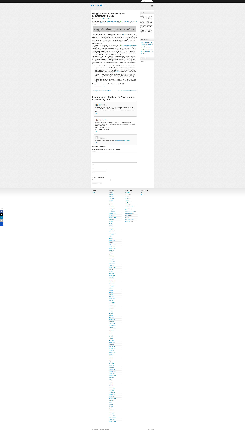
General (97, 86)
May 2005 (111, 406)
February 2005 (112, 411)
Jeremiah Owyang (102, 119)
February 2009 (112, 319)
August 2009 (111, 308)
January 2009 (111, 321)
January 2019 (111, 192)
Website (94, 173)
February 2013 (112, 240)
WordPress (143, 194)
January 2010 (111, 300)
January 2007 (111, 367)
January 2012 (111, 259)
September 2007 (112, 352)
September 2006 (112, 375)
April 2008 (111, 338)
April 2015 (111, 204)
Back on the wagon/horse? (146, 42)
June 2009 (111, 311)
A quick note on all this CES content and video (126, 90)
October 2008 (111, 327)
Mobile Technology (129, 205)
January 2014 (111, 229)
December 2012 (112, 244)
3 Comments (102, 86)
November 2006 (112, 371)
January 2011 (111, 277)
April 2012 (111, 254)
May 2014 (111, 223)
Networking (127, 207)
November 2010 (112, 281)
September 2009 (112, 306)
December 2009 (112, 302)
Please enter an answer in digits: (98, 177)
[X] (1, 214)
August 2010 (111, 286)
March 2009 (111, 317)
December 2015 (112, 198)
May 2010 (111, 292)
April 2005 (111, 408)
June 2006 (111, 381)
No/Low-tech (127, 209)
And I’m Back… (144, 53)
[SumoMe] (1, 224)
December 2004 (112, 415)
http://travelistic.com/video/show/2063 (122, 140)
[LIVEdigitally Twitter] (152, 5)
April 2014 (111, 225)
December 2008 (112, 323)
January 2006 (111, 390)
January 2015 (111, 209)
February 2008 (112, 342)
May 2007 (111, 360)
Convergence (127, 192)
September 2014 (112, 217)
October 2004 (111, 419)
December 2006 (112, 369)
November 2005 (112, 394)
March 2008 (111, 340)
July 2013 (110, 236)
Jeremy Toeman (108, 18)
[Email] (1, 220)
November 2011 (112, 263)
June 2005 (111, 404)
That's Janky (127, 215)
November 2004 (112, 417)
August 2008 (111, 331)
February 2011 (112, 275)
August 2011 (111, 269)
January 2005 (111, 413)
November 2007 (112, 348)
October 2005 (111, 396)
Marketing (127, 204)
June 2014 (111, 221)
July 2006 (110, 379)
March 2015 (111, 205)
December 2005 (112, 392)
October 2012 (111, 246)
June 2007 (111, 358)
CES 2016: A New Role (145, 48)
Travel (126, 217)
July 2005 (110, 402)
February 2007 (112, 365)
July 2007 (110, 356)
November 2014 (112, 213)
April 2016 (111, 194)
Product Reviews (128, 213)
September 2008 (112, 329)
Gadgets (126, 194)
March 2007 (111, 363)
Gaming (126, 196)
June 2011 (111, 271)
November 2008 (112, 325)
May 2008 (111, 336)
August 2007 (111, 354)
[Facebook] (1, 211)
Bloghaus (125, 34)
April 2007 (111, 361)
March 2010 (111, 296)
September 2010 (112, 284)
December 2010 (112, 279)
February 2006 (112, 388)
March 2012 (111, 256)
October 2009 (111, 304)
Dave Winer (117, 71)
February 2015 (112, 207)
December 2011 (112, 261)
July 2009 (110, 309)
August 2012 (111, 250)
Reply (96, 113)
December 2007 (112, 346)
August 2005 (111, 400)
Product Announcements (130, 211)
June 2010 (111, 290)
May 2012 (111, 252)
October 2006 (111, 373)
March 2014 (111, 227)
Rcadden (100, 104)
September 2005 (112, 398)
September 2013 (112, 232)
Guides (126, 200)
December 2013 (112, 231)
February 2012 (112, 257)
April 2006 (111, 385)
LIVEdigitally (97, 5)
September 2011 (112, 267)
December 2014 (112, 211)
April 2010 (111, 294)
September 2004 (112, 421)
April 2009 (111, 315)
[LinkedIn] (1, 217)
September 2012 (112, 248)
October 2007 (111, 350)
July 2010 (110, 288)
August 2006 (111, 377)
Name (94, 164)
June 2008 (111, 334)
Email (93, 168)
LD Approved (127, 202)
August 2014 (111, 219)
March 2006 (111, 387)
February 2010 (112, 298)
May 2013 (111, 238)
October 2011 (111, 265)
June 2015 (111, 200)
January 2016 (111, 196)
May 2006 (111, 383)
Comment (94, 151)
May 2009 (111, 313)
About (94, 1)
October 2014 (111, 215)
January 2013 (111, 242)
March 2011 (111, 273)
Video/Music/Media (129, 219)
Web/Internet (127, 221)
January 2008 (111, 344)
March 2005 (111, 410)
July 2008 (110, 333)
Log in (142, 192)
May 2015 (111, 202)
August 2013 (111, 234)
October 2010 (111, 283)
